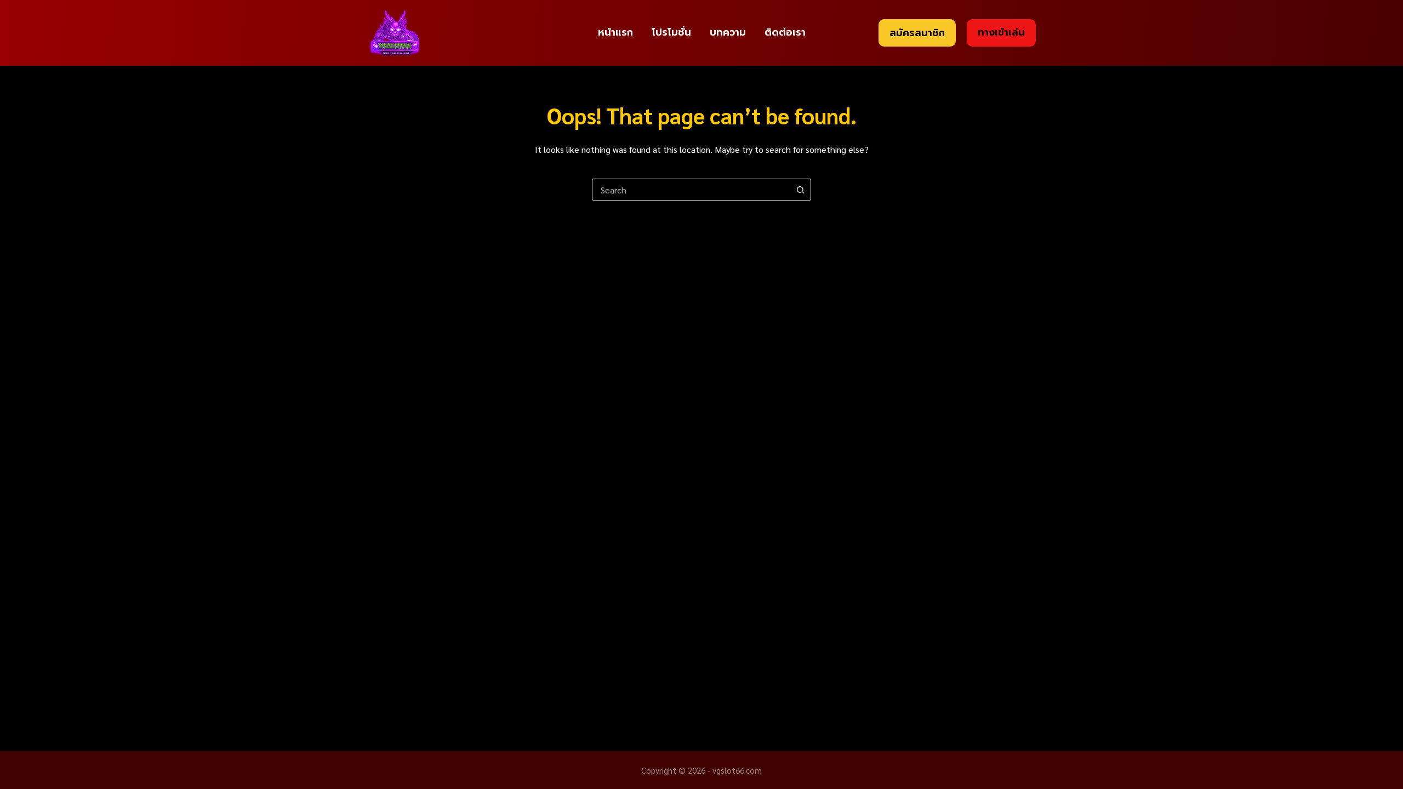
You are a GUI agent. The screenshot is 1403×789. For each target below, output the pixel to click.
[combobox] (691, 190)
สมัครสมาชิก (917, 33)
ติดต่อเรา (785, 32)
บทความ (728, 32)
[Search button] (800, 189)
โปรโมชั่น (671, 32)
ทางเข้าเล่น (1001, 32)
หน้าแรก (615, 32)
